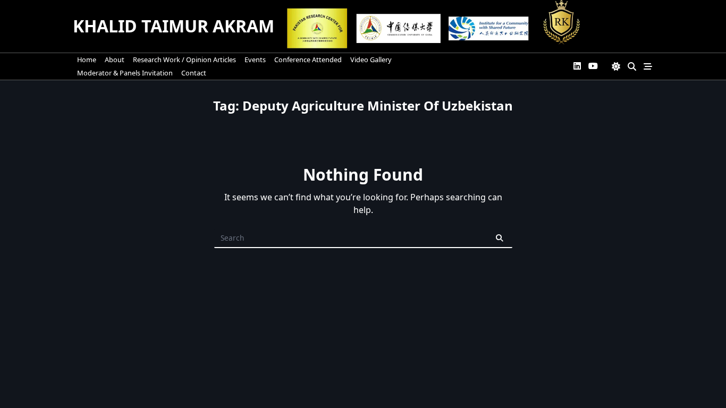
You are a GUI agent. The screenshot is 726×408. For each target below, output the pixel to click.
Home (86, 59)
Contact (193, 73)
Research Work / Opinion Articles (184, 59)
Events (255, 59)
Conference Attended (308, 59)
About (114, 59)
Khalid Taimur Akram (173, 25)
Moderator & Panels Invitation (125, 73)
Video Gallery (371, 59)
